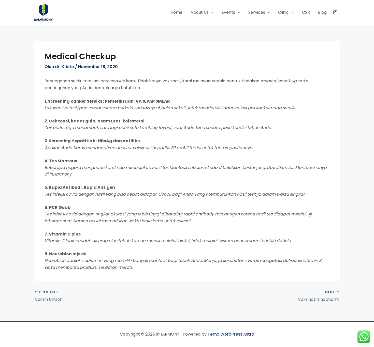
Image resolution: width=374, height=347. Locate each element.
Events (228, 12)
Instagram (335, 12)
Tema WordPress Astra (231, 334)
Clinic (283, 12)
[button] (211, 12)
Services (256, 12)
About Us (200, 12)
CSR (306, 12)
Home (176, 12)
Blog (322, 12)
